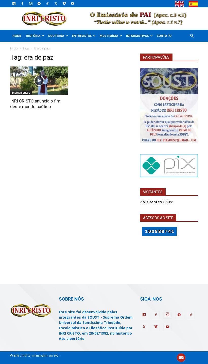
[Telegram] (39, 3)
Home (16, 36)
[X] (56, 3)
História (33, 36)
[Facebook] (22, 3)
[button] (192, 35)
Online (156, 201)
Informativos (137, 36)
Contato (164, 36)
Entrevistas (82, 36)
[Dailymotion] (14, 3)
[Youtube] (72, 3)
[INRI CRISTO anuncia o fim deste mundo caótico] (39, 80)
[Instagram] (30, 3)
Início (14, 48)
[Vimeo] (64, 3)
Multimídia (109, 36)
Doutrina (56, 36)
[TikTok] (47, 3)
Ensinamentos (21, 92)
